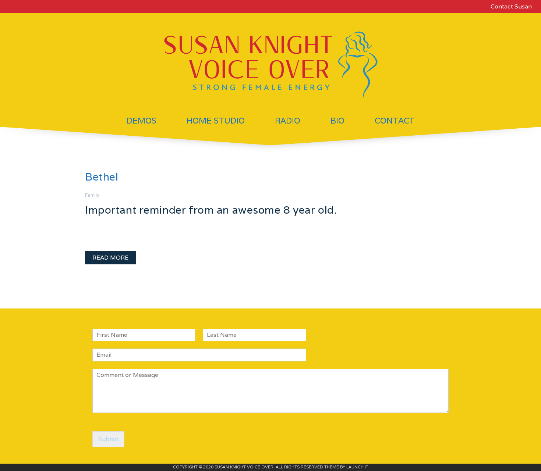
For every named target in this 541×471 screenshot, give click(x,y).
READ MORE (110, 257)
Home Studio (216, 120)
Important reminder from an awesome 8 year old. (211, 210)
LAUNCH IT (357, 467)
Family (92, 195)
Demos (141, 120)
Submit (108, 439)
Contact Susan (511, 6)
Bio (337, 120)
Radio (287, 120)
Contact (395, 120)
